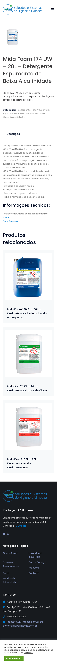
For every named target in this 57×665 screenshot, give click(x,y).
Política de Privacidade (9, 580)
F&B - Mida (19, 113)
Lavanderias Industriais (35, 555)
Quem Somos (10, 553)
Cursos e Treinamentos (11, 564)
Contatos (33, 573)
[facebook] (4, 534)
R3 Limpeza (20, 525)
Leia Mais (28, 652)
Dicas (6, 573)
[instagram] (8, 534)
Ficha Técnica (10, 220)
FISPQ (6, 217)
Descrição (13, 134)
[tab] (28, 134)
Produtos (33, 567)
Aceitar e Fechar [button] (14, 658)
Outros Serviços (37, 562)
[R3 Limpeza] (22, 9)
